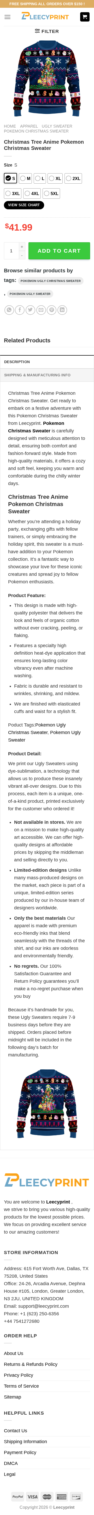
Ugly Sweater (57, 126)
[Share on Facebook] (20, 310)
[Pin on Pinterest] (51, 310)
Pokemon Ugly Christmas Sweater (51, 280)
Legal (9, 1474)
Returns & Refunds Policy (30, 1364)
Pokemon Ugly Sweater (30, 293)
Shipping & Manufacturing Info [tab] (37, 375)
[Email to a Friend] (41, 310)
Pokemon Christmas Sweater (36, 131)
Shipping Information (25, 1441)
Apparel (29, 126)
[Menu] (7, 17)
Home (10, 126)
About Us (13, 1353)
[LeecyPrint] (45, 17)
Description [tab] (17, 362)
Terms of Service (21, 1386)
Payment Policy (20, 1452)
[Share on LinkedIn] (62, 310)
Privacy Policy (18, 1375)
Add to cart (59, 251)
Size (8, 165)
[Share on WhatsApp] (9, 310)
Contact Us (15, 1430)
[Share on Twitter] (30, 310)
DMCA (11, 1463)
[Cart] (85, 17)
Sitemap (12, 1397)
